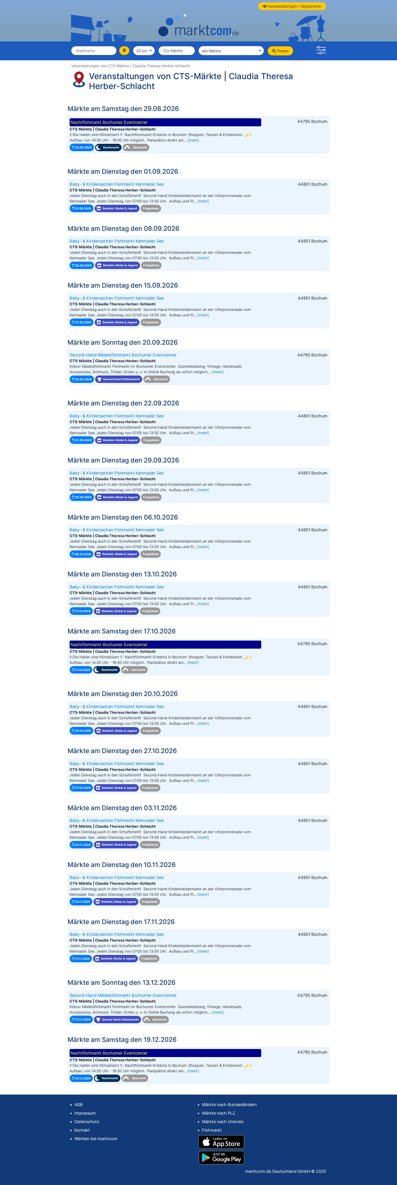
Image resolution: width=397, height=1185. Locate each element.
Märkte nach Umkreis (223, 1121)
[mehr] (193, 140)
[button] (321, 51)
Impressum (85, 1113)
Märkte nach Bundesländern (229, 1104)
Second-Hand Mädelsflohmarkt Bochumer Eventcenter (123, 355)
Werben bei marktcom (95, 1138)
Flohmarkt (212, 1130)
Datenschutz (86, 1121)
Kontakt (82, 1130)
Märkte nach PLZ (218, 1113)
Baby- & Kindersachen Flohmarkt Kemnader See (117, 184)
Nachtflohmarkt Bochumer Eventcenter (109, 122)
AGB (78, 1104)
